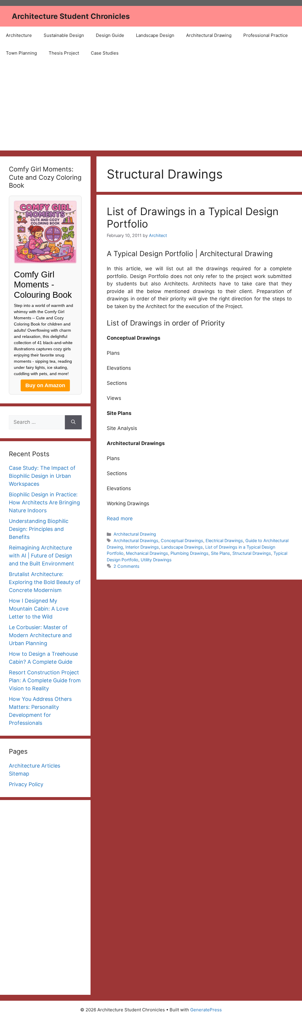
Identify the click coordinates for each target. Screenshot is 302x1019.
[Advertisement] (151, 106)
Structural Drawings (251, 553)
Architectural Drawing (209, 35)
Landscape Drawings (182, 546)
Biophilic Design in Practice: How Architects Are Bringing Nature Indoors (44, 502)
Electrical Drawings (224, 540)
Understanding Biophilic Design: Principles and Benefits (38, 529)
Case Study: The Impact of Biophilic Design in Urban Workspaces (42, 476)
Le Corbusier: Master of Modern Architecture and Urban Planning (40, 635)
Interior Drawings (142, 546)
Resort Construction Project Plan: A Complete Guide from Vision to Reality (45, 680)
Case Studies (105, 53)
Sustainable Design (64, 35)
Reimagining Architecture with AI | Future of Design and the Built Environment (41, 555)
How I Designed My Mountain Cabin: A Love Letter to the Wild (38, 609)
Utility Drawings (156, 559)
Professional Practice (265, 35)
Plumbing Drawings (189, 553)
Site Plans (220, 553)
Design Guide (110, 35)
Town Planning (21, 53)
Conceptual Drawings (182, 540)
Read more (120, 518)
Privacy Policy (26, 784)
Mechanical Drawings (147, 553)
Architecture (19, 35)
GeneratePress (206, 1010)
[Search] (73, 422)
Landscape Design (155, 35)
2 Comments (126, 566)
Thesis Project (64, 53)
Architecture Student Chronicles (71, 16)
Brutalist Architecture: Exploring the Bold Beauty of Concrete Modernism (45, 582)
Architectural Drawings (136, 540)
